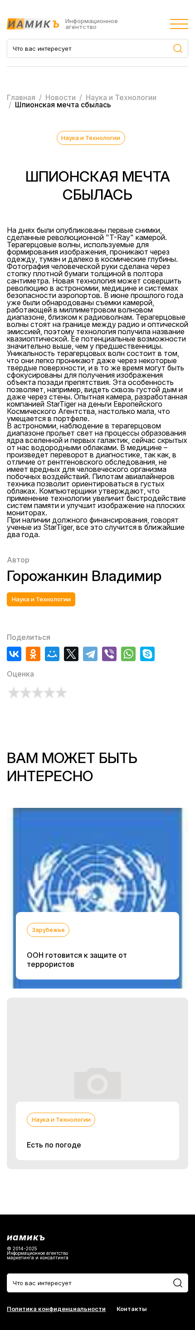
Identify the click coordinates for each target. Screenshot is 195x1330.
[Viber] (109, 654)
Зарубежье (48, 929)
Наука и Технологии (90, 137)
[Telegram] (90, 654)
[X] (71, 654)
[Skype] (147, 654)
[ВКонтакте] (14, 654)
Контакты (132, 1309)
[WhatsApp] (128, 654)
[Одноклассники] (33, 654)
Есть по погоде (54, 1144)
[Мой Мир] (52, 654)
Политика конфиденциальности (56, 1309)
